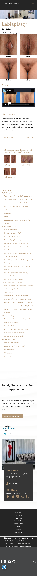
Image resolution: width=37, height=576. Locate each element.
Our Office (18, 515)
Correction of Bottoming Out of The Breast (18, 306)
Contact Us (18, 532)
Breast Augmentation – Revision (12, 283)
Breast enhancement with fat (14, 279)
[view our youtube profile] (18, 496)
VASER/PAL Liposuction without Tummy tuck (19, 199)
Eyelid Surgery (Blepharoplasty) (14, 346)
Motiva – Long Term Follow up (14, 240)
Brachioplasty (8, 213)
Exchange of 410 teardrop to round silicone (18, 302)
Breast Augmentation (9, 226)
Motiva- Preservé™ (10, 229)
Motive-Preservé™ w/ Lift (12, 233)
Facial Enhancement (9, 339)
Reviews (18, 529)
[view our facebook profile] (8, 496)
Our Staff (18, 512)
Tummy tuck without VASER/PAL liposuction (18, 203)
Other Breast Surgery (9, 316)
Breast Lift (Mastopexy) (12, 322)
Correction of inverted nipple (14, 336)
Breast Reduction (10, 326)
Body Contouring (7, 193)
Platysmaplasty (9, 349)
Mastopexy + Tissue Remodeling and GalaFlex (19, 319)
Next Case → (30, 137)
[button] (12, 416)
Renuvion (7, 217)
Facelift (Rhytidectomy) (12, 343)
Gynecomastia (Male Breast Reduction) (17, 329)
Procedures (18, 518)
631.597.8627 (13, 483)
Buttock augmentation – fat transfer (16, 206)
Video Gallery (18, 524)
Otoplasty (7, 356)
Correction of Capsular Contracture (16, 296)
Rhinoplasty (8, 353)
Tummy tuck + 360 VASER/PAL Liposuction (18, 196)
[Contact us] (33, 561)
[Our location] (35, 561)
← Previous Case (7, 137)
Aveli (5, 210)
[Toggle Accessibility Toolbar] (4, 567)
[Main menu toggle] (32, 4)
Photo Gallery (18, 521)
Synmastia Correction (11, 292)
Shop (18, 526)
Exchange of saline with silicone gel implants (18, 299)
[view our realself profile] (27, 496)
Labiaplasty (14, 24)
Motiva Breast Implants (12, 236)
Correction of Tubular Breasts (14, 333)
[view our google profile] (13, 496)
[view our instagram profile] (22, 496)
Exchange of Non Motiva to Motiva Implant (18, 243)
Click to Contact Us (13, 416)
